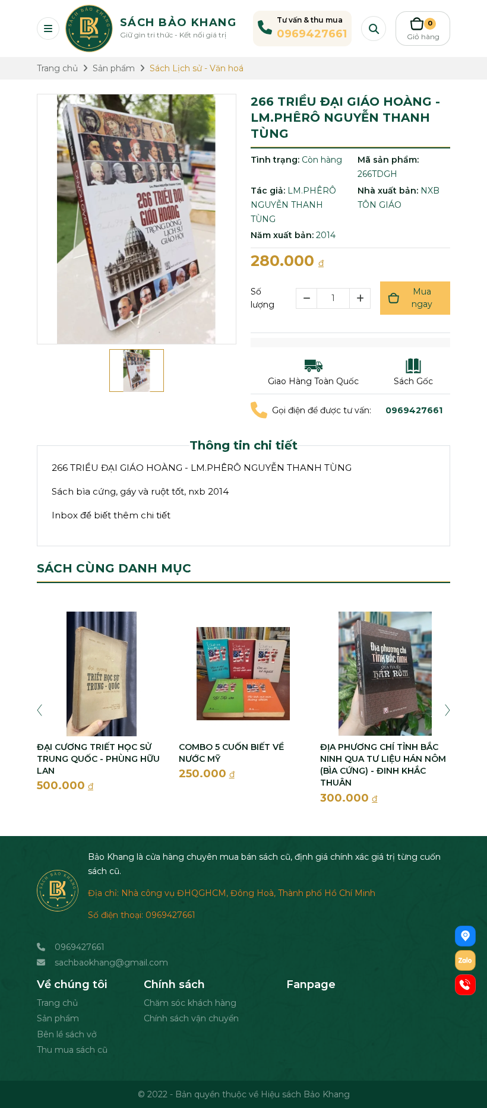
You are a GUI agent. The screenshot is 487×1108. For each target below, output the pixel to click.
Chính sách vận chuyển (191, 1018)
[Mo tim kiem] (373, 28)
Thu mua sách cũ (72, 1049)
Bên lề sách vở (67, 1034)
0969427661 (80, 947)
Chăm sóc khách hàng (190, 1003)
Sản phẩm (58, 1018)
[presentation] (39, 709)
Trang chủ (57, 1003)
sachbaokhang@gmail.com (111, 962)
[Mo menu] (48, 28)
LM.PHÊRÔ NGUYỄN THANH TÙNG (293, 204)
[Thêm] (360, 298)
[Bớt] (306, 298)
